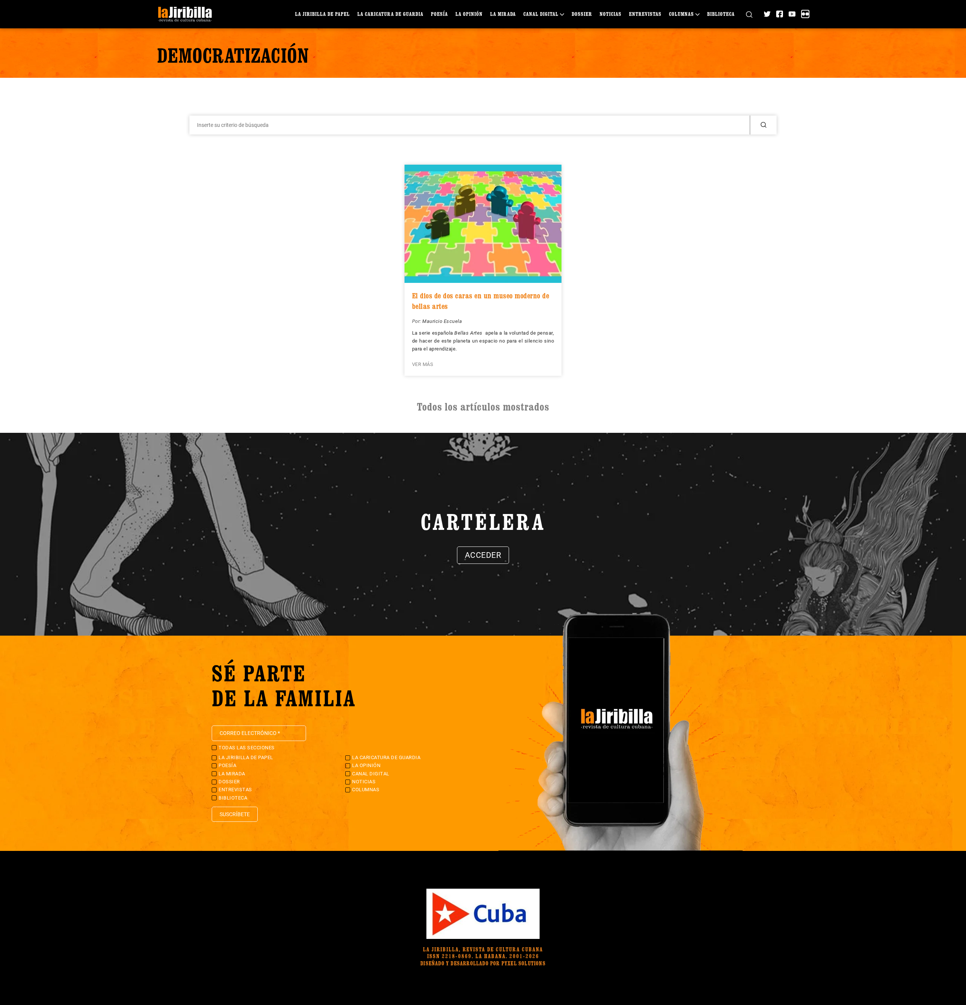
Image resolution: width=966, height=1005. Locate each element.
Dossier (582, 14)
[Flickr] (805, 14)
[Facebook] (779, 14)
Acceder (483, 555)
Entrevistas (645, 14)
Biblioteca (721, 14)
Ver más (423, 364)
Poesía (439, 14)
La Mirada (503, 14)
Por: (417, 321)
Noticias (610, 14)
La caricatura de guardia (390, 14)
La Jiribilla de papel (322, 14)
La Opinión (469, 14)
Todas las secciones (246, 747)
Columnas (681, 14)
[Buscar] (749, 14)
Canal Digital (540, 14)
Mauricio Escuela (442, 321)
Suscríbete (235, 814)
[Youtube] (792, 14)
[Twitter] (767, 14)
